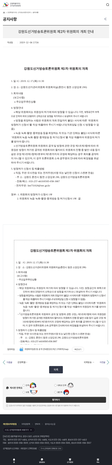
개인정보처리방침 (10, 424)
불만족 (59, 392)
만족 (27, 385)
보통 (27, 392)
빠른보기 (78, 349)
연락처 (37, 424)
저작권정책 (25, 424)
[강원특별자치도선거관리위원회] (16, 4)
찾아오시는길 (50, 424)
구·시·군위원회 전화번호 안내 (50, 448)
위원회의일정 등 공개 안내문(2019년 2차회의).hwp (46, 349)
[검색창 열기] (108, 4)
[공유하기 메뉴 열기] (105, 19)
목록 (56, 369)
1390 (30, 448)
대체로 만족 (61, 385)
